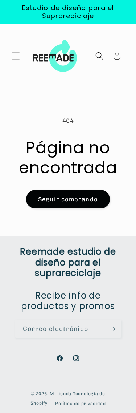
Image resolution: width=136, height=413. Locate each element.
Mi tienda (60, 393)
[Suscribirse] (112, 329)
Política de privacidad (80, 403)
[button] (16, 56)
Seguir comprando (68, 199)
